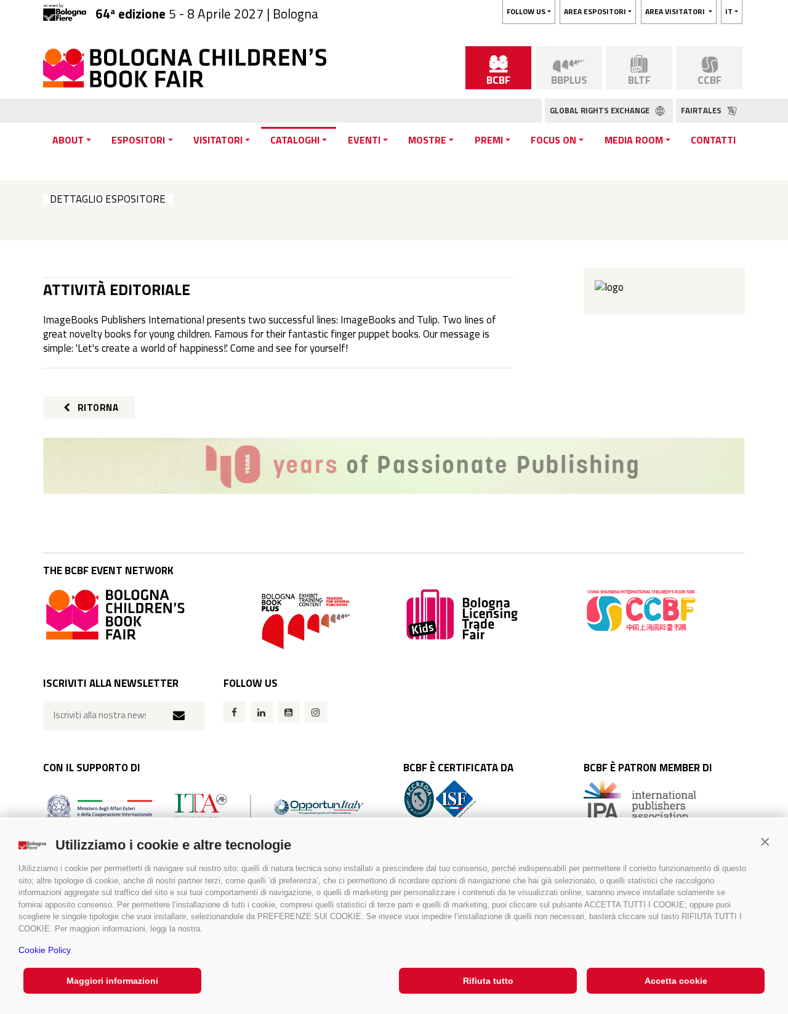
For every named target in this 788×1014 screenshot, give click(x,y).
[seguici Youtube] (289, 712)
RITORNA (96, 407)
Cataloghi (295, 139)
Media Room (634, 139)
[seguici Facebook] (234, 712)
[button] (765, 841)
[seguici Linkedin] (262, 712)
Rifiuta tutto (488, 981)
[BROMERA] (394, 465)
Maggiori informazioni (112, 981)
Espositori (138, 139)
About (68, 139)
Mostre (427, 139)
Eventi (364, 139)
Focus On (553, 139)
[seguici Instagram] (316, 712)
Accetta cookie (676, 981)
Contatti (713, 139)
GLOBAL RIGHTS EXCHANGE (600, 110)
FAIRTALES (702, 110)
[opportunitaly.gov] (205, 807)
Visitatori (218, 139)
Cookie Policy (44, 950)
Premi (489, 139)
